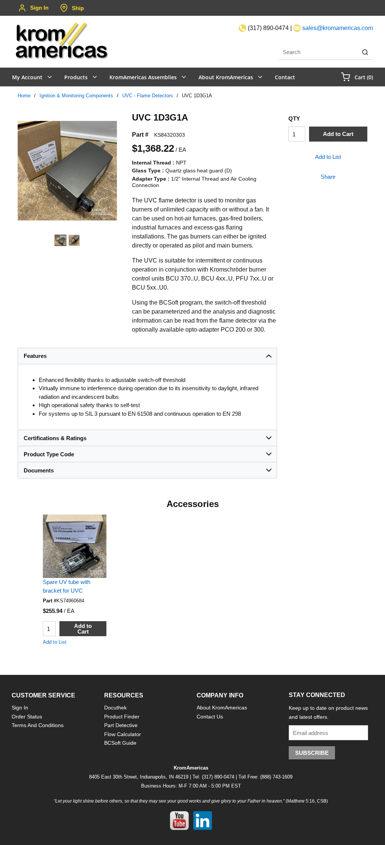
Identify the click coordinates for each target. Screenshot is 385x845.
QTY (294, 118)
